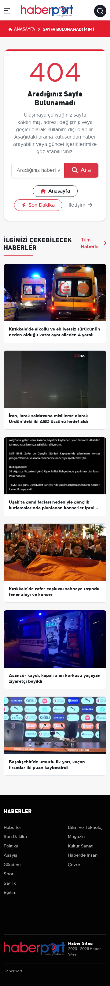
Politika (11, 846)
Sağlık (10, 883)
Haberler (12, 827)
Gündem (12, 864)
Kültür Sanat (80, 846)
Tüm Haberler (90, 243)
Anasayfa (24, 29)
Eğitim (10, 892)
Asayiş (10, 855)
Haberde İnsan (82, 855)
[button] (7, 12)
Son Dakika (41, 205)
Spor (9, 873)
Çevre (74, 864)
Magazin (76, 836)
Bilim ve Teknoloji (85, 827)
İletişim (78, 205)
